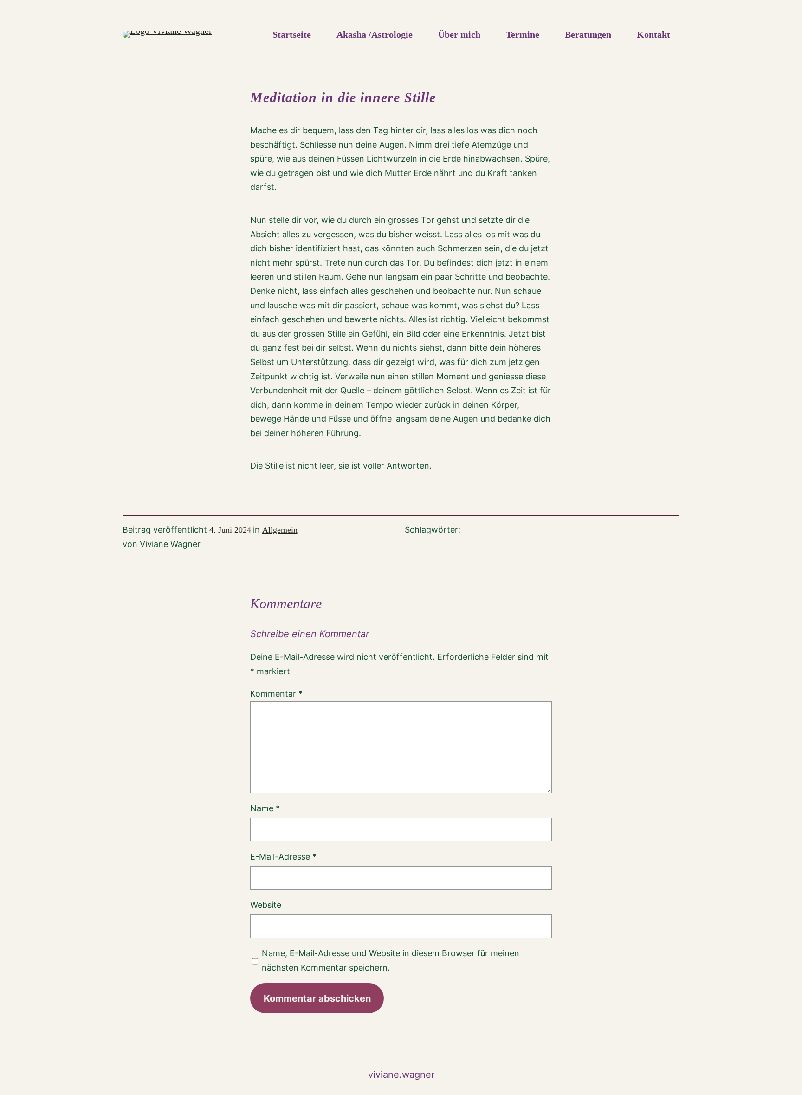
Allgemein (280, 529)
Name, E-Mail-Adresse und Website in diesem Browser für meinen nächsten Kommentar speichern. (390, 960)
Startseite (291, 34)
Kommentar (276, 693)
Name (265, 808)
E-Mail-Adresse (283, 856)
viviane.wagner (401, 1074)
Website (265, 905)
